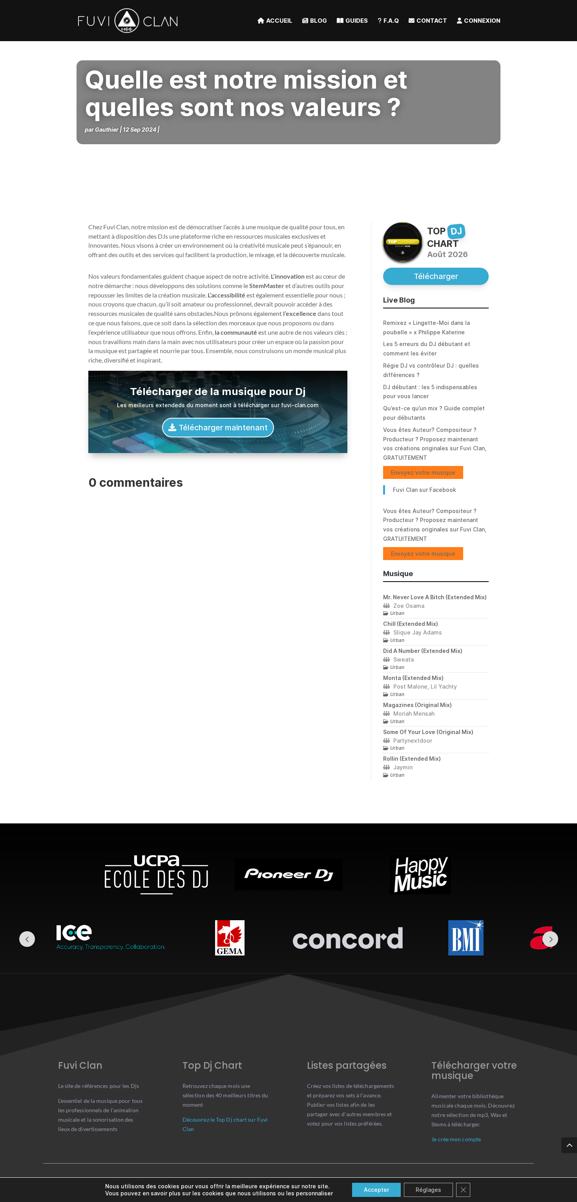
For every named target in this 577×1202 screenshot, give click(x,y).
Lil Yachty (444, 686)
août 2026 (447, 254)
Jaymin (403, 767)
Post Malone (410, 686)
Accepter (376, 1189)
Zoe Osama (408, 605)
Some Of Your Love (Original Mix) (428, 732)
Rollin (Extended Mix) (412, 758)
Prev (27, 939)
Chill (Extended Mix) (410, 623)
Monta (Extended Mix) (413, 677)
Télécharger (436, 276)
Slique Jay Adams (417, 632)
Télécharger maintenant (223, 427)
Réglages (428, 1189)
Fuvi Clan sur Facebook (424, 489)
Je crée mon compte (456, 1139)
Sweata (403, 659)
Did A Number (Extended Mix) (422, 650)
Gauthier (107, 129)
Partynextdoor (412, 740)
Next (550, 939)
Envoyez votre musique (423, 472)
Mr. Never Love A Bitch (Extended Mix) (435, 597)
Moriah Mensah (414, 713)
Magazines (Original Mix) (417, 705)
